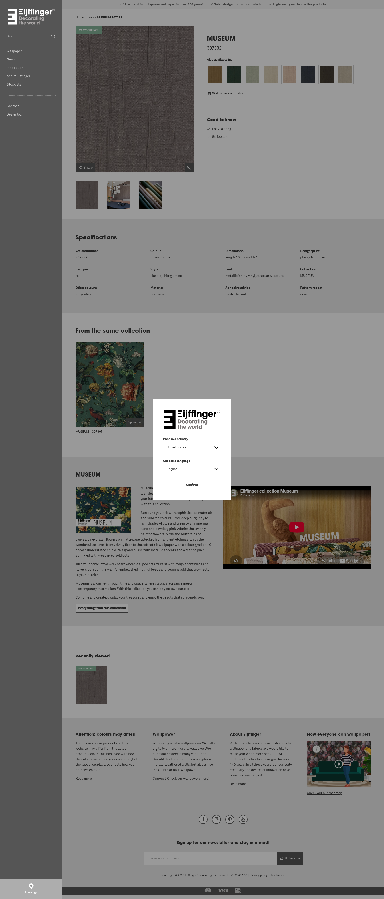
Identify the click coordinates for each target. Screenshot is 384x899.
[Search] (53, 36)
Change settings (63, 893)
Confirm (192, 485)
